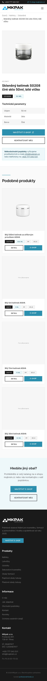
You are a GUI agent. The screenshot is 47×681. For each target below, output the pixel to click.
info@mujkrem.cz (32, 154)
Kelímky (12, 15)
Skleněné (22, 15)
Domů (4, 15)
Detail (14, 248)
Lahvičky (6, 561)
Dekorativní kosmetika (11, 570)
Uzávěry (5, 565)
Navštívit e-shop (22, 132)
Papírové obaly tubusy (11, 578)
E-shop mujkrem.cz (37, 2)
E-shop (33, 247)
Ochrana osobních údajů (12, 618)
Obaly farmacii (8, 574)
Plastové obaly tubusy (11, 582)
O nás (4, 598)
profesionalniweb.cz (26, 677)
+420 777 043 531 (12, 2)
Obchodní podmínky (10, 606)
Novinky (5, 614)
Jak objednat (7, 602)
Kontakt (5, 610)
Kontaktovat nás (23, 140)
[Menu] (42, 8)
